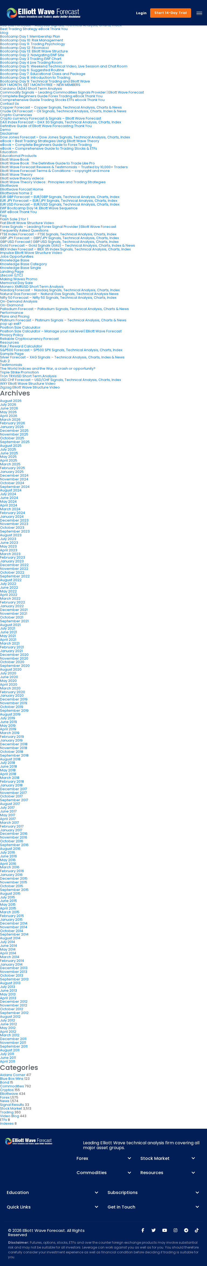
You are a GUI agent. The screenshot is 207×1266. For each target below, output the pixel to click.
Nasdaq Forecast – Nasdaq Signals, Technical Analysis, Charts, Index (60, 290)
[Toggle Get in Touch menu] (197, 1207)
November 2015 (13, 882)
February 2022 (12, 602)
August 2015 (10, 893)
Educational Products (18, 155)
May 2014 (8, 949)
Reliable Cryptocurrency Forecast (29, 338)
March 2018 (9, 777)
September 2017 (14, 800)
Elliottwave (9, 185)
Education (8, 152)
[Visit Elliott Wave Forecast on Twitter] (153, 1230)
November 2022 (14, 568)
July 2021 (7, 628)
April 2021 (8, 639)
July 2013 (7, 986)
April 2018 (8, 774)
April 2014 (8, 953)
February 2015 (12, 915)
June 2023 (9, 542)
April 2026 (8, 415)
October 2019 (11, 706)
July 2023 (8, 539)
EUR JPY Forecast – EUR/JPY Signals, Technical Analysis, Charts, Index (58, 200)
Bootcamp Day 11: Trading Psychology (32, 44)
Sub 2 (5, 361)
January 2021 (11, 651)
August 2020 (11, 669)
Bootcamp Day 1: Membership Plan (30, 36)
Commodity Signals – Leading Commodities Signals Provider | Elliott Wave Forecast (72, 92)
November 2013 (13, 971)
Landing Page (12, 271)
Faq (3, 215)
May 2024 (8, 501)
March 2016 (9, 867)
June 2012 (8, 1024)
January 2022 (12, 606)
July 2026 (8, 404)
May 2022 (8, 591)
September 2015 (14, 889)
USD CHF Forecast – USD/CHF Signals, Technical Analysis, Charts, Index (60, 379)
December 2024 (14, 475)
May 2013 (8, 994)
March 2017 (9, 822)
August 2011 (9, 1050)
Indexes (7, 1123)
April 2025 (8, 460)
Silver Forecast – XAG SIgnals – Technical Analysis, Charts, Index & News (62, 357)
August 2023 (11, 535)
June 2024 (9, 497)
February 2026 (12, 423)
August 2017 (10, 803)
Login (141, 13)
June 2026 (9, 408)
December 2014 (13, 923)
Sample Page (12, 353)
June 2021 (8, 632)
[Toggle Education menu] (96, 1193)
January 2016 (11, 874)
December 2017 (13, 789)
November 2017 (13, 792)
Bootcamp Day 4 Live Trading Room (31, 62)
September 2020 (15, 665)
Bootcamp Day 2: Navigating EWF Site (32, 55)
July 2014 (7, 942)
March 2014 (9, 957)
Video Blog (9, 1116)
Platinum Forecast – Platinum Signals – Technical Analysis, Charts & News (63, 320)
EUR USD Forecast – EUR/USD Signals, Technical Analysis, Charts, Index (59, 204)
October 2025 (12, 438)
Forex (4, 1097)
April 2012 (8, 1031)
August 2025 (11, 445)
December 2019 (13, 699)
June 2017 (8, 811)
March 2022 (10, 598)
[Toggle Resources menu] (193, 1173)
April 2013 (8, 998)
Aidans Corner (12, 1075)
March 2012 (9, 1035)
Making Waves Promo (18, 279)
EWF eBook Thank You (18, 212)
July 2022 (8, 583)
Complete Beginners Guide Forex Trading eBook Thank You (51, 96)
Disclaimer (9, 133)
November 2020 (14, 658)
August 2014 (10, 938)
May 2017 (7, 815)
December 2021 (13, 609)
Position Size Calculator (20, 327)
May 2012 (8, 1028)
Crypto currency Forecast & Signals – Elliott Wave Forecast (50, 118)
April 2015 (8, 908)
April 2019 (8, 729)
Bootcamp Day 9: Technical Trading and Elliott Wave (45, 81)
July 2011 (7, 1054)
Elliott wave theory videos (22, 178)
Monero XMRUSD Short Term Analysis (32, 286)
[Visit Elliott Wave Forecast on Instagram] (175, 1230)
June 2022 (9, 587)
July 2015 (7, 897)
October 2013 (11, 975)
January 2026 (12, 427)
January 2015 (11, 919)
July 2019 (7, 718)
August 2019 (10, 714)
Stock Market (11, 1108)
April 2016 (8, 863)
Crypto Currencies (16, 115)
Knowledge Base (14, 260)
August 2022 (11, 580)
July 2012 (7, 1020)
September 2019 (14, 710)
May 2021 (8, 636)
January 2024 (12, 516)
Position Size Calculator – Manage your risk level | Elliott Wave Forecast (61, 331)
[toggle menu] (199, 13)
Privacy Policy (11, 335)
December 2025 (14, 430)
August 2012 (10, 1016)
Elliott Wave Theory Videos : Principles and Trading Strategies (53, 182)
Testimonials (11, 364)
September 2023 (15, 531)
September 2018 (14, 755)
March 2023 (10, 554)
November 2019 (13, 703)
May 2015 (8, 904)
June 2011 (8, 1057)
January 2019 (11, 740)
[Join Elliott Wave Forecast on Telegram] (186, 1230)
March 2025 (10, 464)
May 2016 (8, 860)
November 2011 (13, 1042)
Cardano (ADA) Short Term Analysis (31, 88)
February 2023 (12, 557)
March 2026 (10, 419)
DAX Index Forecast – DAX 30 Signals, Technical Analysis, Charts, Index (60, 122)
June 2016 (8, 856)
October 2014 (11, 931)
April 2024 (8, 505)
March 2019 (9, 733)
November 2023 (14, 523)
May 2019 (8, 725)
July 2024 (8, 494)
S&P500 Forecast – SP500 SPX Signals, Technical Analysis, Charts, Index (61, 350)
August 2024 (11, 490)
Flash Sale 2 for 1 (14, 219)
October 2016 (11, 841)
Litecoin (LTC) (11, 275)
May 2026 (8, 412)
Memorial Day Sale (16, 282)
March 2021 (9, 643)
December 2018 (13, 744)
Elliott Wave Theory (16, 174)
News (4, 1101)
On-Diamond (11, 305)
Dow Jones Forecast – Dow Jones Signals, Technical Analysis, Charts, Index (65, 137)
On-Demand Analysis (18, 301)
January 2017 (11, 830)
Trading (6, 1112)
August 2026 (11, 400)
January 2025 (12, 471)
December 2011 (13, 1039)
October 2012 (11, 1009)
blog (4, 32)
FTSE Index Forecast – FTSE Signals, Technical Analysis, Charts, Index (58, 234)
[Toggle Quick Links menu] (96, 1207)
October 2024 (12, 483)
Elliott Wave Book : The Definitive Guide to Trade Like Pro (47, 163)
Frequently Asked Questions (24, 230)
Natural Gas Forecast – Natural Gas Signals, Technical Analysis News (59, 294)
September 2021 (14, 621)
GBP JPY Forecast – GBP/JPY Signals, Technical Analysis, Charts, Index (59, 238)
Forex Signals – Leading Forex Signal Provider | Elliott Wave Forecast (58, 226)
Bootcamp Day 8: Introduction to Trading (35, 77)
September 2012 (14, 1012)
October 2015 (11, 886)
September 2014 (14, 934)
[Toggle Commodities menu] (129, 1173)
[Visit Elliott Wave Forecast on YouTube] (164, 1230)
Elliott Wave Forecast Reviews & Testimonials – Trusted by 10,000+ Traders (64, 167)
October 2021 (11, 617)
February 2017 (12, 826)
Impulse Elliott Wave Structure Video (31, 252)
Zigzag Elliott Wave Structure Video (30, 387)
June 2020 (9, 677)
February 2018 (12, 781)
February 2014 (12, 960)
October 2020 (12, 662)
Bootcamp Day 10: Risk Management (31, 40)
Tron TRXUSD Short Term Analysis (28, 376)
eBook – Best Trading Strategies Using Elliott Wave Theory (49, 141)
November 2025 (14, 434)
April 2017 (8, 819)
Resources (9, 342)
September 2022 (15, 576)
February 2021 (12, 647)
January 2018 (11, 785)
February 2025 (12, 468)
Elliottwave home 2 (16, 193)
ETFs (3, 1119)
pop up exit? (10, 323)
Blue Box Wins (11, 1078)
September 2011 (13, 1046)
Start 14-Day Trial (170, 12)
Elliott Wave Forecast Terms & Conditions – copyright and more (55, 170)
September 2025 (15, 442)
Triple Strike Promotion (19, 372)
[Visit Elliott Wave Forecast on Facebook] (143, 1230)
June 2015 (8, 900)
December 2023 (14, 520)
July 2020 (8, 673)
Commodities (12, 1086)
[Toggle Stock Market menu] (193, 1158)
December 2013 (13, 968)
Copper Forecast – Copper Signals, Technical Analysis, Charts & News (61, 107)
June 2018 (8, 766)
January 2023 (12, 561)
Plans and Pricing (14, 316)
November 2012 (13, 1005)
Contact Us (9, 103)
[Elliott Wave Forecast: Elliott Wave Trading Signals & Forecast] (43, 13)
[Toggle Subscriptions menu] (197, 1193)
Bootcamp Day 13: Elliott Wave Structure (34, 51)
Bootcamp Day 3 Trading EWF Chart (30, 58)
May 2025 (8, 456)
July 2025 (8, 449)
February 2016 (12, 871)
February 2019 (12, 736)
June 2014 (8, 945)
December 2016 (13, 833)
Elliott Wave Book (14, 159)
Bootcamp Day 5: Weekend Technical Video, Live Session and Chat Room (63, 66)
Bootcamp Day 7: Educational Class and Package (42, 73)
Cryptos (7, 1090)
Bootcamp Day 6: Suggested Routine (32, 70)
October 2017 (11, 796)
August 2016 (10, 848)
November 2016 (13, 837)
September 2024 (15, 486)
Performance (11, 312)
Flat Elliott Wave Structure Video (27, 223)
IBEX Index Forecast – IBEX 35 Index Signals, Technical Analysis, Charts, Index (65, 249)
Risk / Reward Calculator (21, 346)
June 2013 (8, 990)
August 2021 (10, 625)
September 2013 (14, 979)
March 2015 (9, 912)
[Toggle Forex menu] (129, 1158)
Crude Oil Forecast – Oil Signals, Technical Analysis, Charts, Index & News (63, 111)
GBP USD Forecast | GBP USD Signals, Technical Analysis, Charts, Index (59, 241)
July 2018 (7, 762)
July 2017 (7, 807)
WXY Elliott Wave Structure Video (28, 383)
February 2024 (12, 512)
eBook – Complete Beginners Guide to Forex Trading (46, 144)
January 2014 (11, 964)
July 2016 (7, 852)
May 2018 (8, 770)
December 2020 (14, 654)
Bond (4, 1082)
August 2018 (10, 759)
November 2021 (13, 613)
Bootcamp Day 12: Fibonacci (24, 47)
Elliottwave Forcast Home (21, 189)
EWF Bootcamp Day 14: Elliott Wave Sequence (39, 208)
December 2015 (13, 878)
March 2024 (10, 509)
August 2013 (10, 983)
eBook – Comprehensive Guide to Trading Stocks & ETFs (48, 148)
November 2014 (13, 927)
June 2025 (9, 453)
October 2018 (11, 751)
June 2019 (8, 722)
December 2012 (13, 1001)
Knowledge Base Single (20, 267)
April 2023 (8, 550)
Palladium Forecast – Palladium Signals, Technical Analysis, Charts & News (64, 309)
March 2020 (10, 688)
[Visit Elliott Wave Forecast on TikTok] (197, 1230)
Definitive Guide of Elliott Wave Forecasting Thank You (46, 126)
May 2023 (8, 546)
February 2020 (12, 692)
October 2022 (12, 572)
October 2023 (12, 527)
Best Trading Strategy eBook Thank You (34, 29)
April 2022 (8, 594)
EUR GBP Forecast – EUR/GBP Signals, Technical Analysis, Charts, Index (59, 197)
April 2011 (7, 1061)
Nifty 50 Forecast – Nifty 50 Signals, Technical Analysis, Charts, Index (58, 297)
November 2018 (13, 748)
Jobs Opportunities (16, 256)
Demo (5, 129)
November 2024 (14, 479)
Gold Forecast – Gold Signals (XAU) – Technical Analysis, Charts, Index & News (67, 245)
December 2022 (14, 565)
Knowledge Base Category (23, 264)
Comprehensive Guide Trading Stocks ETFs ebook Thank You (52, 100)
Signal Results (12, 1104)
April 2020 (8, 684)
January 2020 (12, 695)
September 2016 (14, 845)
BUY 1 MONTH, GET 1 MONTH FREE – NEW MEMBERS (40, 84)
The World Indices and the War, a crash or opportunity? (47, 368)
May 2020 (8, 680)
